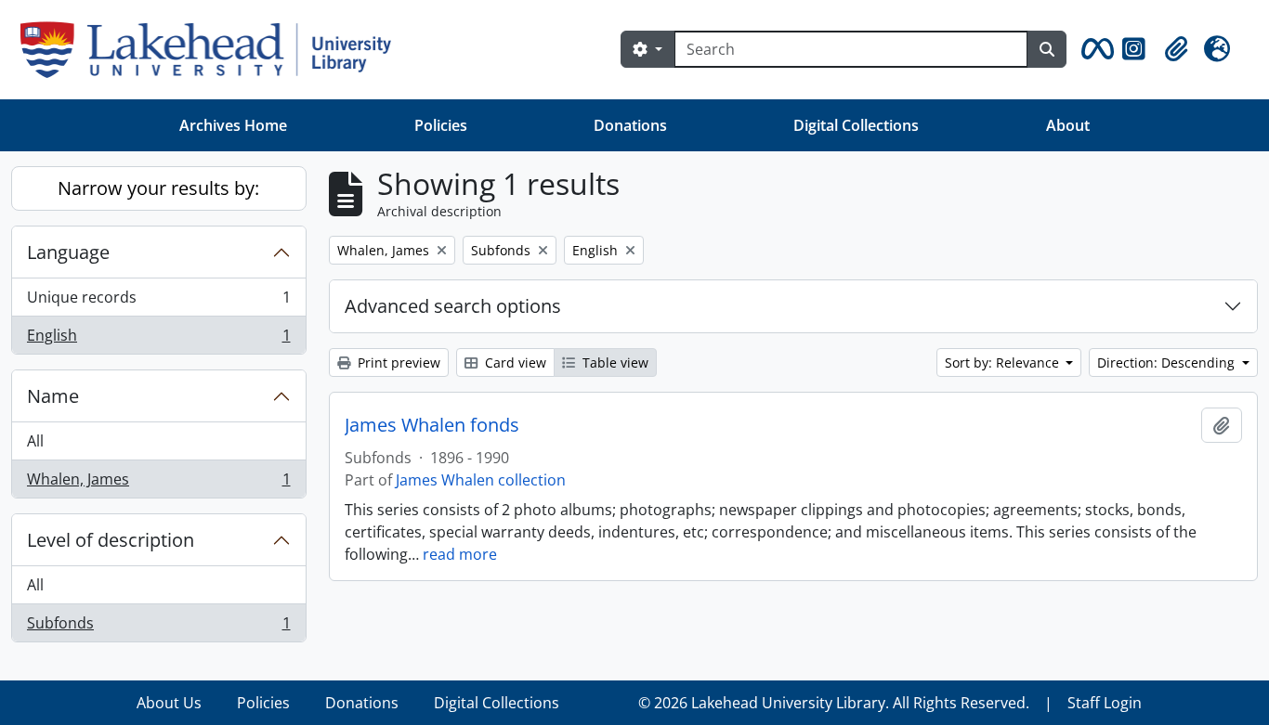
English (158, 339)
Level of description (110, 539)
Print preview (397, 362)
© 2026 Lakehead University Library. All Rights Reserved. (833, 703)
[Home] (213, 49)
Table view (613, 362)
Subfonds (158, 627)
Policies (440, 125)
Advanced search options (453, 305)
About (1068, 125)
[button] (1094, 49)
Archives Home (233, 125)
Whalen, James (158, 483)
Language (68, 252)
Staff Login (1104, 703)
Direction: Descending (1167, 362)
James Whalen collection (481, 480)
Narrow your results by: (158, 188)
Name (53, 395)
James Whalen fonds (432, 425)
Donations (630, 125)
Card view (513, 362)
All (35, 441)
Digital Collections (856, 125)
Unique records (158, 302)
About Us (169, 703)
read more (460, 554)
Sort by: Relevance (1004, 362)
